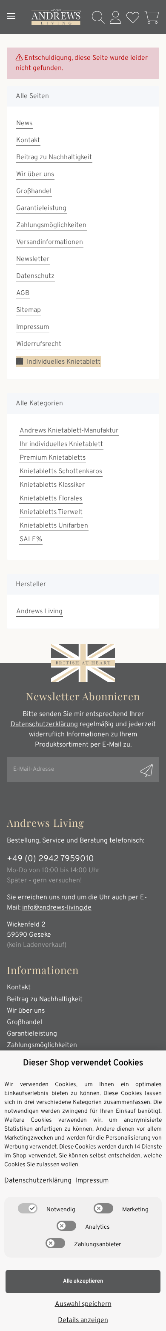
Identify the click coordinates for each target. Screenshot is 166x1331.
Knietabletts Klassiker (52, 485)
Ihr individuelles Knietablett (61, 444)
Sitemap (28, 310)
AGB (22, 293)
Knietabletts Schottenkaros (61, 471)
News (24, 123)
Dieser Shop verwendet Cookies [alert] (83, 1063)
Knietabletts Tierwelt (51, 512)
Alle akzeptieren (83, 1281)
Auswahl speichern (83, 1304)
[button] (98, 19)
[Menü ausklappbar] (11, 8)
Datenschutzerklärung (44, 724)
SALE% (31, 539)
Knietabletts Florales (51, 498)
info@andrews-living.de (57, 908)
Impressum (32, 327)
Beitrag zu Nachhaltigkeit (54, 157)
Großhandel (34, 191)
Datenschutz (35, 276)
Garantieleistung (41, 208)
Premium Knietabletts (53, 458)
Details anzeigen (83, 1320)
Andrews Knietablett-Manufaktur (69, 431)
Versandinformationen (49, 242)
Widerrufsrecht (38, 344)
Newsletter (32, 259)
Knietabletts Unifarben (54, 526)
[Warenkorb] (150, 19)
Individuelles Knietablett (62, 362)
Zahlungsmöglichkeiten (51, 225)
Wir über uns (35, 174)
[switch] (27, 1208)
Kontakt (28, 140)
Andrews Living (39, 611)
